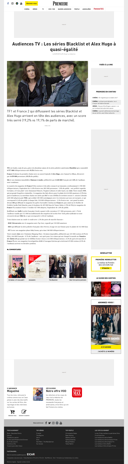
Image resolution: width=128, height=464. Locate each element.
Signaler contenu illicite (23, 462)
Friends (38, 433)
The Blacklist (53, 280)
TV (43, 9)
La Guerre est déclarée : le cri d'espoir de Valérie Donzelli (104, 102)
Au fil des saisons (12, 442)
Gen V (38, 437)
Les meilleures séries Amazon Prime (106, 439)
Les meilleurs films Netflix (103, 444)
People (76, 9)
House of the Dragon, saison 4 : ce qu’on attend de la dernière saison (105, 107)
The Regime (40, 435)
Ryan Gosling (70, 435)
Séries (35, 9)
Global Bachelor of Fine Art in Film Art (34, 458)
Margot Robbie (70, 442)
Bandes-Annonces (64, 9)
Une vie (9, 435)
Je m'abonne (106, 347)
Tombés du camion (13, 437)
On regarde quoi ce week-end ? (105, 97)
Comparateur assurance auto (14, 458)
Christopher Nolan (71, 433)
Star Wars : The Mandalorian (45, 442)
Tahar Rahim (69, 444)
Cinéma (26, 9)
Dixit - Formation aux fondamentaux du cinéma (65, 458)
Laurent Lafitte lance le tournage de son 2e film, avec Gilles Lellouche (105, 112)
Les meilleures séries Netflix (103, 437)
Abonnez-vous (31, 3)
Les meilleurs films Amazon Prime (105, 446)
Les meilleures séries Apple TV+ (104, 442)
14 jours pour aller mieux (14, 446)
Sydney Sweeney (70, 439)
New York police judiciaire (77, 280)
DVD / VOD (51, 9)
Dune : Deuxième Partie (14, 433)
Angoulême (86, 9)
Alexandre (32, 280)
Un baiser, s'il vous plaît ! (16, 280)
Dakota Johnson (70, 437)
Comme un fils (11, 444)
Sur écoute (39, 444)
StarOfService (48, 458)
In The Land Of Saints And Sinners (17, 439)
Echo (37, 439)
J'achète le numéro (106, 351)
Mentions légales (11, 462)
